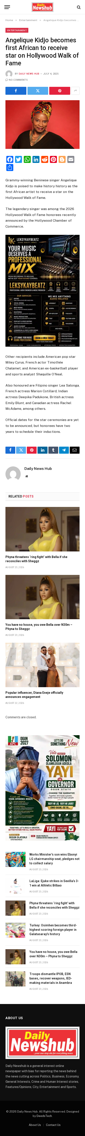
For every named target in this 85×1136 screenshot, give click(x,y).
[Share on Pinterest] (59, 91)
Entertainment (17, 30)
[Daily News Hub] (42, 7)
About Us (35, 1125)
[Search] (78, 7)
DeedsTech (44, 1116)
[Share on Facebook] (15, 91)
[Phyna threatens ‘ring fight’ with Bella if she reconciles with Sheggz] (42, 529)
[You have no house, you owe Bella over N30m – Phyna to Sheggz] (42, 597)
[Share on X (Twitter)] (37, 91)
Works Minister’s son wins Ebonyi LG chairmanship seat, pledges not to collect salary (54, 859)
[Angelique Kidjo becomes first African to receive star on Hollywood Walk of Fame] (42, 124)
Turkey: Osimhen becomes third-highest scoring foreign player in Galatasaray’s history (53, 930)
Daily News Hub (29, 73)
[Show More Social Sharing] (75, 91)
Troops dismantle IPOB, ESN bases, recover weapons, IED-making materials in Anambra (50, 978)
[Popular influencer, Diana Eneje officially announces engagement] (42, 665)
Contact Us (53, 1125)
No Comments (18, 79)
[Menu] (7, 7)
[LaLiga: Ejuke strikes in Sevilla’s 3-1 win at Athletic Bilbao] (15, 885)
